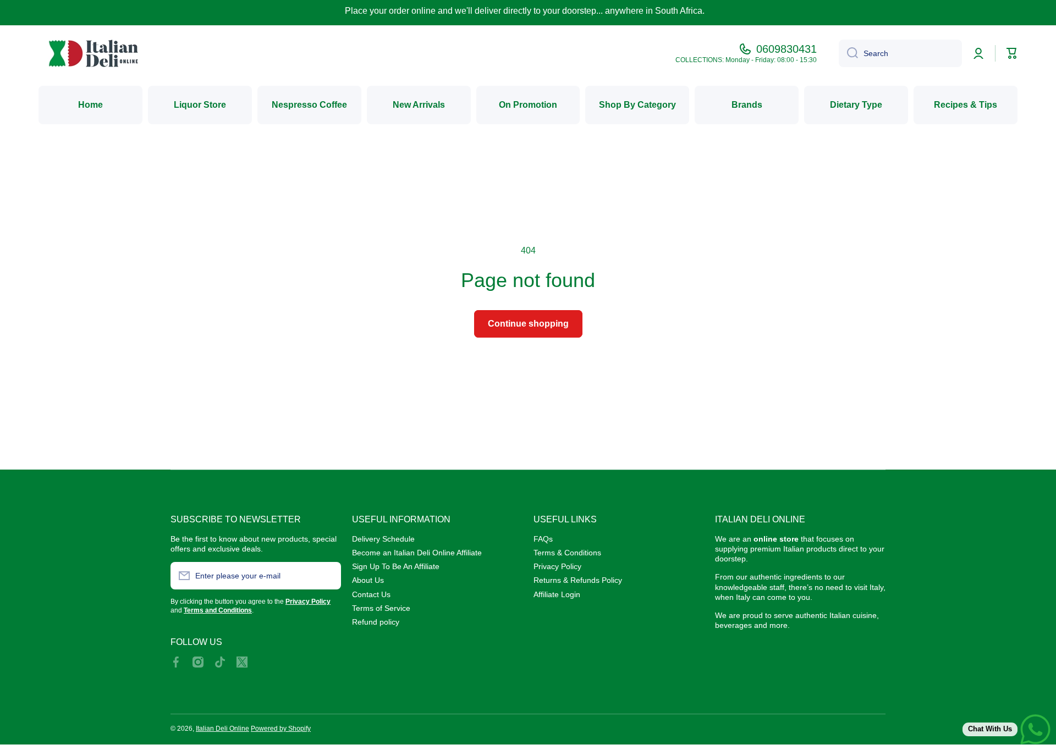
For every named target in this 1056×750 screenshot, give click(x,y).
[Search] (848, 53)
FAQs (543, 538)
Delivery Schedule (383, 538)
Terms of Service (381, 608)
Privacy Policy (557, 566)
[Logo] (93, 53)
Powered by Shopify (281, 728)
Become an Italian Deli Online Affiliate (417, 552)
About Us (368, 580)
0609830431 (786, 49)
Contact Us (371, 594)
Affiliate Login (557, 594)
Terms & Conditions (567, 552)
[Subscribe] (327, 575)
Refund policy (375, 621)
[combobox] (900, 53)
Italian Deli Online (222, 728)
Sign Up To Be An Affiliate (395, 566)
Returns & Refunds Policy (578, 580)
